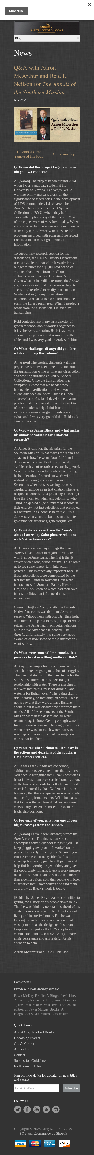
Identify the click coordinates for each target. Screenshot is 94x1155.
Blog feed (46, 1109)
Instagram (56, 1109)
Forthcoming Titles (27, 1066)
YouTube (36, 1109)
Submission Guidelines (30, 1060)
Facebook (27, 1109)
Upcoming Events (27, 1038)
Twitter (17, 1109)
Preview (36, 989)
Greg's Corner (24, 1043)
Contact (19, 1055)
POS (23, 1133)
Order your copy (65, 154)
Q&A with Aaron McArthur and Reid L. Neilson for (45, 79)
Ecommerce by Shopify (51, 1133)
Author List (22, 1049)
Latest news (22, 981)
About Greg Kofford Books (34, 1032)
